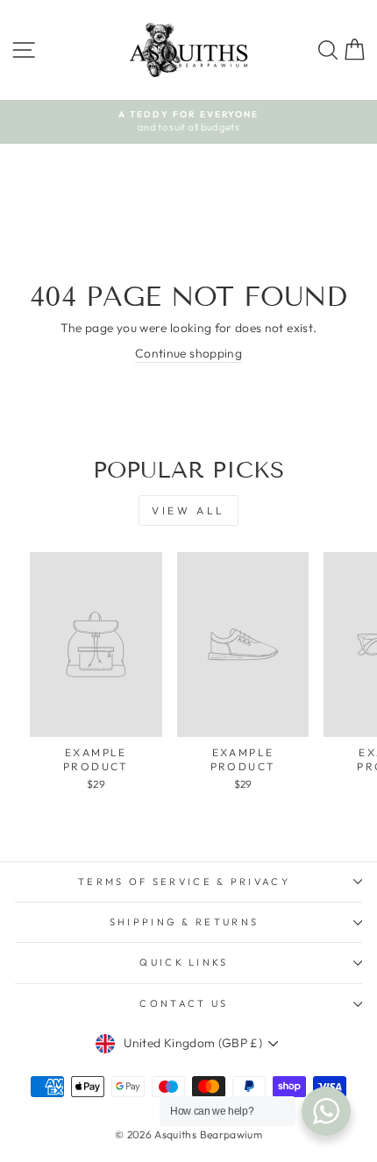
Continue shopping (188, 353)
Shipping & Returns (185, 922)
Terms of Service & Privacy (184, 881)
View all (188, 510)
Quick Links (183, 962)
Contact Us (183, 1003)
